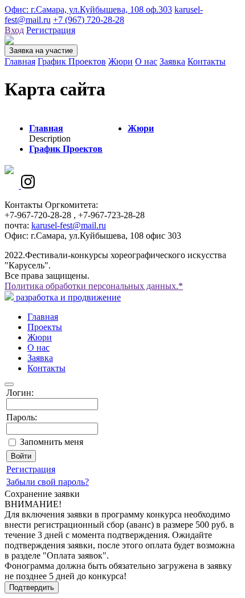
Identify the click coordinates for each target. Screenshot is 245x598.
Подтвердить (31, 587)
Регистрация (50, 30)
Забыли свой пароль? (47, 482)
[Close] (9, 384)
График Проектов (72, 61)
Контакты (206, 61)
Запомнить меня (51, 442)
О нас (146, 61)
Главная (20, 61)
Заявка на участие (41, 50)
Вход (14, 30)
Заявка (172, 61)
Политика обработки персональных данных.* (94, 286)
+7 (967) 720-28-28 (88, 20)
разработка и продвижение (67, 297)
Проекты (44, 327)
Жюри (120, 61)
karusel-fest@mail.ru (68, 225)
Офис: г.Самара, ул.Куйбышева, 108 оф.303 (88, 9)
